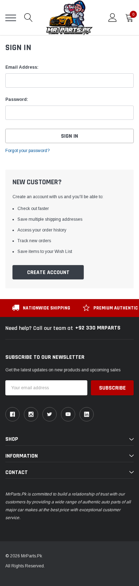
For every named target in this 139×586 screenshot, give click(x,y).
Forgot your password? (27, 150)
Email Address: (21, 67)
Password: (16, 99)
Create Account (48, 272)
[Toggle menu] (10, 18)
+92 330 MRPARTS (97, 328)
